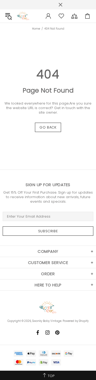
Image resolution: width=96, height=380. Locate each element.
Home (36, 29)
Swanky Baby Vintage (23, 16)
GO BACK (48, 127)
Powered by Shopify (76, 321)
